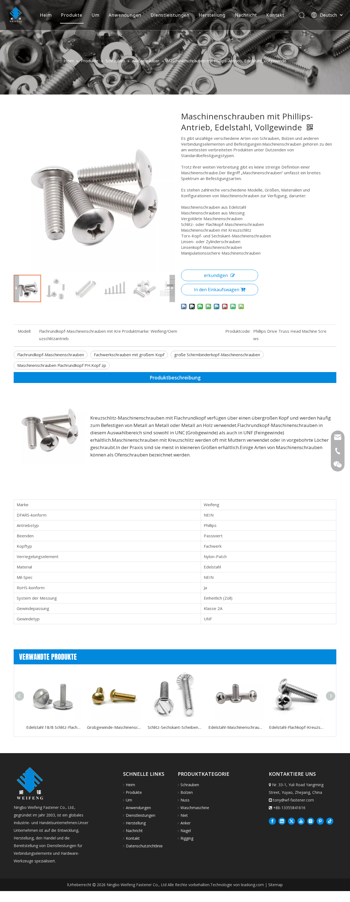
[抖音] (329, 821)
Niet (184, 815)
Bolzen (186, 792)
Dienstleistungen (170, 15)
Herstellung (212, 15)
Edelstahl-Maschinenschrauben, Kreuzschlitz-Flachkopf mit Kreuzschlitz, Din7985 (236, 727)
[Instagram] (310, 821)
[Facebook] (272, 821)
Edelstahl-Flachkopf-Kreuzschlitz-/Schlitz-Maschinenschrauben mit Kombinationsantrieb (296, 727)
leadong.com (252, 884)
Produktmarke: (135, 331)
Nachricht (246, 15)
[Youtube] (301, 821)
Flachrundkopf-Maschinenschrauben (50, 354)
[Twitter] (291, 821)
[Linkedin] (281, 821)
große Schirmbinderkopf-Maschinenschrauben (217, 354)
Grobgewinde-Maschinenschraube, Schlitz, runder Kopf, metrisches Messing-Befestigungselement (114, 727)
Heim (46, 15)
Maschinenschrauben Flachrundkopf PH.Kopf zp (61, 365)
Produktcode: (237, 331)
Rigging (186, 838)
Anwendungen (125, 15)
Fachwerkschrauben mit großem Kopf (129, 354)
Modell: (24, 331)
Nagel (185, 830)
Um (96, 15)
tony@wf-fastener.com (293, 800)
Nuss (184, 800)
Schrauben (189, 784)
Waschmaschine (194, 807)
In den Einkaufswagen (216, 290)
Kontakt (275, 15)
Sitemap (275, 884)
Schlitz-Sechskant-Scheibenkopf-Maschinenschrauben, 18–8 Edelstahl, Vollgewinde (175, 727)
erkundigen (216, 275)
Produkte (71, 15)
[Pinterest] (320, 821)
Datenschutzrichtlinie (144, 845)
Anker (185, 823)
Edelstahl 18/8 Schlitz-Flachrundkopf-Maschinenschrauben (53, 727)
